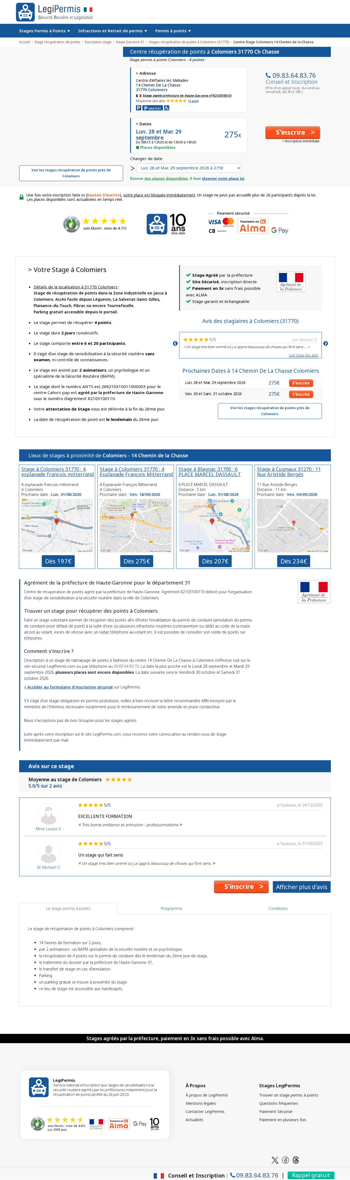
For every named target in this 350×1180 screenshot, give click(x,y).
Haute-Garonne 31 (130, 42)
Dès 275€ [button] (137, 561)
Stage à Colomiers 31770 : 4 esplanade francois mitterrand (57, 472)
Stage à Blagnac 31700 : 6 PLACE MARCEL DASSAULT (210, 472)
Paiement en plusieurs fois (282, 1119)
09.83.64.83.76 (294, 75)
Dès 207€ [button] (215, 561)
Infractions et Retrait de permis (111, 30)
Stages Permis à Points (43, 30)
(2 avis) (193, 101)
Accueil (24, 42)
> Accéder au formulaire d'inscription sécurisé (68, 687)
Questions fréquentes (278, 1103)
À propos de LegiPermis (207, 1095)
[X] (275, 1159)
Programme (171, 908)
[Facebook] (285, 1159)
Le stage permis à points (68, 908)
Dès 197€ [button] (58, 561)
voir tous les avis (303, 355)
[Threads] (295, 1159)
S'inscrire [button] (301, 383)
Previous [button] (175, 343)
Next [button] (325, 343)
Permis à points (171, 30)
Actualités (194, 1119)
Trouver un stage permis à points (288, 1095)
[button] (292, 132)
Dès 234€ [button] (294, 561)
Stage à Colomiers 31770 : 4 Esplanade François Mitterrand (136, 472)
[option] (250, 342)
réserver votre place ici (223, 178)
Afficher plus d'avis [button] (301, 887)
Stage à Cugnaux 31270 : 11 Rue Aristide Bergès (289, 472)
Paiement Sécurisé (275, 1111)
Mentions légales (201, 1103)
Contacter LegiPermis (205, 1111)
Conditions (278, 908)
